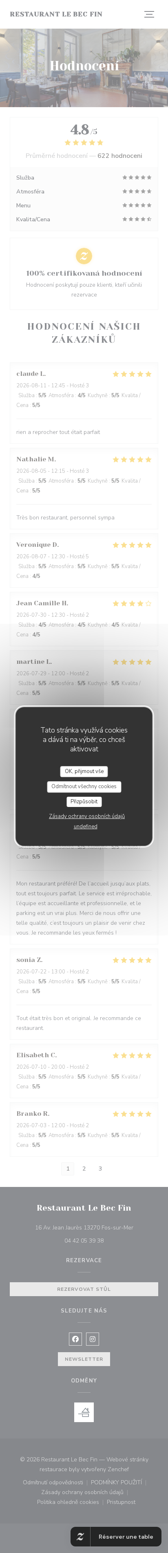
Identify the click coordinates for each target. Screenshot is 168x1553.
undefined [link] (85, 826)
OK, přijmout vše (84, 771)
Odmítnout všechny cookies (84, 786)
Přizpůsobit (84, 801)
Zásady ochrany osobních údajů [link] (87, 816)
